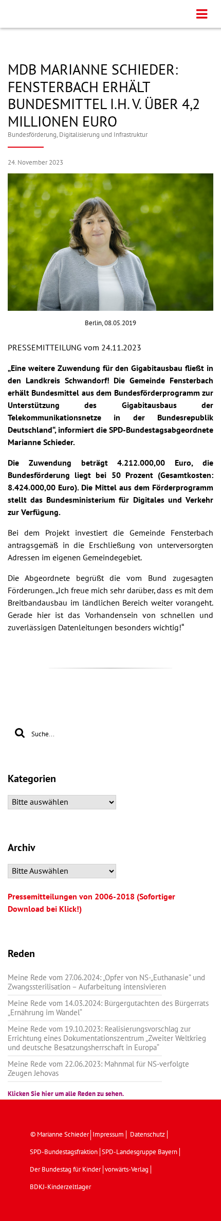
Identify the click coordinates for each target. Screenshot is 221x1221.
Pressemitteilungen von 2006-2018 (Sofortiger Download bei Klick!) (91, 903)
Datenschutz (147, 1134)
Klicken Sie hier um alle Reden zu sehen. (66, 1094)
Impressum (108, 1134)
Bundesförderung (32, 135)
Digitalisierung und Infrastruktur (103, 135)
